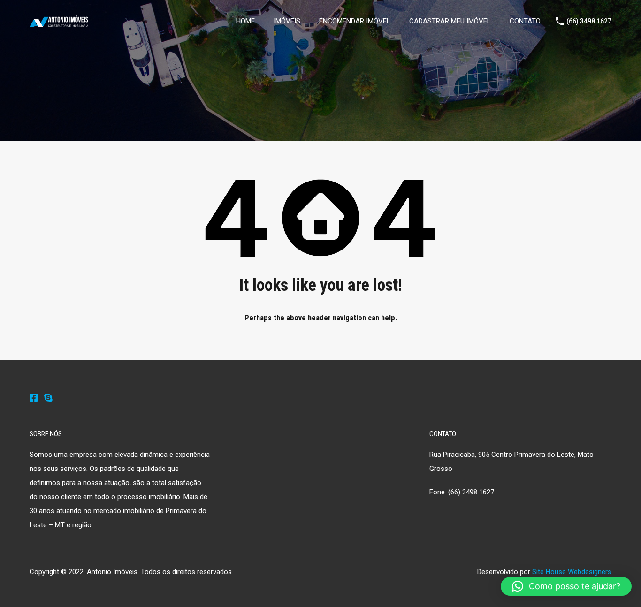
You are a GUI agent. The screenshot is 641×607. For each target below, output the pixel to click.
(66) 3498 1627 (588, 21)
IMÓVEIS (287, 21)
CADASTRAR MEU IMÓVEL (450, 21)
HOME (245, 21)
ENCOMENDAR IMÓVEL (354, 21)
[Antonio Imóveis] (59, 23)
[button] (566, 586)
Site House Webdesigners (571, 572)
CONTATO (525, 21)
